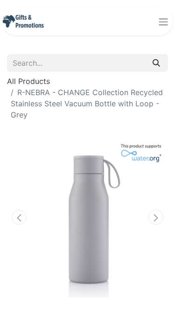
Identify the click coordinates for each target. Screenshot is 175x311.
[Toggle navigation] (163, 21)
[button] (19, 217)
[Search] (156, 63)
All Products (28, 81)
